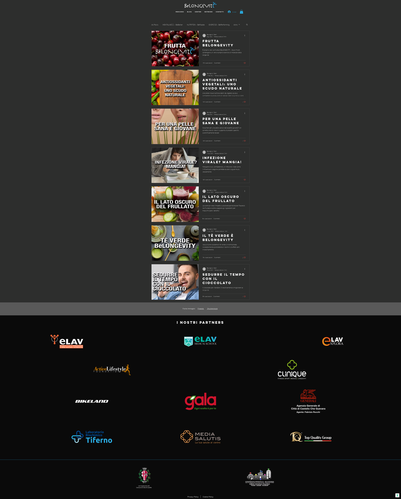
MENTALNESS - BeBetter (173, 24)
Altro (235, 24)
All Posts (154, 24)
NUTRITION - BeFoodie (196, 24)
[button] (241, 12)
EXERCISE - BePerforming (219, 24)
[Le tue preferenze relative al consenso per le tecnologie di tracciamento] (397, 495)
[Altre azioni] (245, 35)
